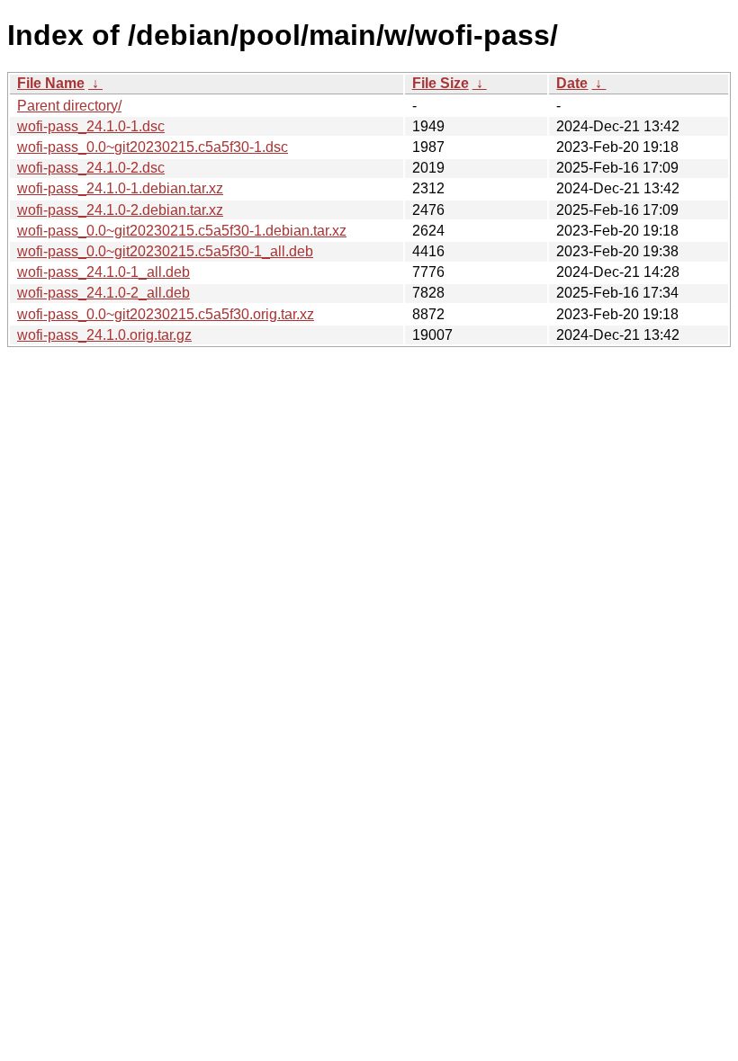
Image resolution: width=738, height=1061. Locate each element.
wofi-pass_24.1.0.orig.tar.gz (104, 335)
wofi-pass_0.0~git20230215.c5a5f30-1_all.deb (165, 251)
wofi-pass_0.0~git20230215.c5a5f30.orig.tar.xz (165, 314)
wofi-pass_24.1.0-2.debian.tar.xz (120, 210)
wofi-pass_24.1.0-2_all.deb (103, 292)
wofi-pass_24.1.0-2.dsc (91, 167)
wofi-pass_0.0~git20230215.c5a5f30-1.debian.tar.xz (181, 230)
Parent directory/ (69, 105)
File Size (440, 83)
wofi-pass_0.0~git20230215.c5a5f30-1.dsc (152, 147)
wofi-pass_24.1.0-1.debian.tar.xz (120, 188)
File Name (51, 83)
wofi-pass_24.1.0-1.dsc (91, 126)
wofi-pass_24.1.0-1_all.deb (103, 272)
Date (572, 83)
